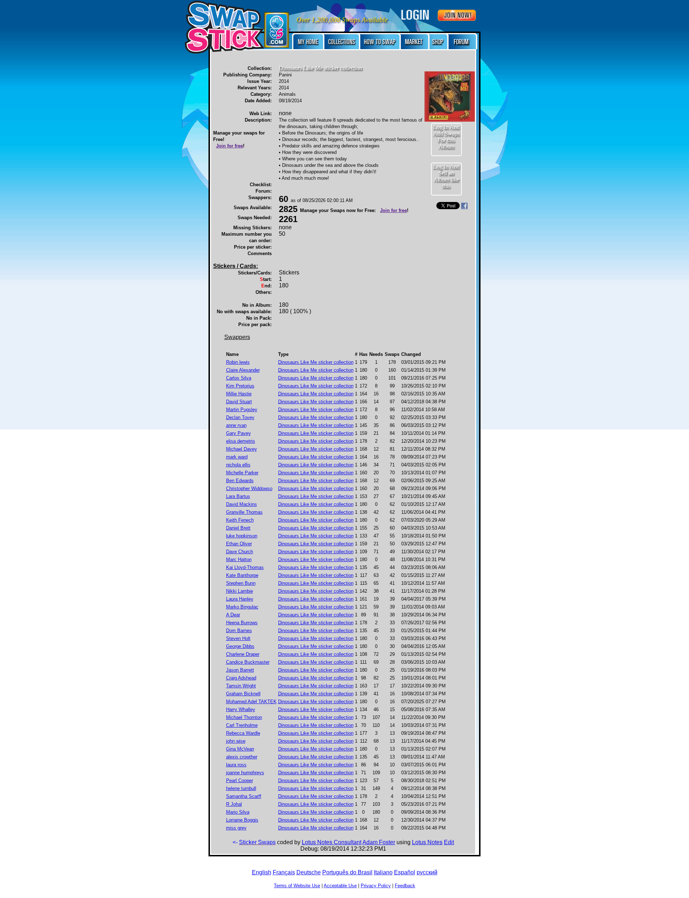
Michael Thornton (244, 717)
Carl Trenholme (242, 725)
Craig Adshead (241, 678)
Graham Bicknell (243, 693)
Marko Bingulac (242, 607)
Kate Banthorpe (242, 575)
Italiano (383, 872)
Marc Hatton (239, 559)
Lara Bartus (238, 496)
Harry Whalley (240, 709)
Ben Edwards (240, 480)
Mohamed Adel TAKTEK (251, 701)
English (261, 872)
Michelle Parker (242, 472)
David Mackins (241, 504)
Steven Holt (238, 638)
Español (404, 872)
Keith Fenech (240, 520)
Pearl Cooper (239, 780)
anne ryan (236, 425)
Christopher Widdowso (249, 488)
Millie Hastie (239, 393)
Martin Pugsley (241, 409)
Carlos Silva (238, 378)
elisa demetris (240, 441)
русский (427, 872)
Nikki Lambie (239, 591)
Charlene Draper (242, 654)
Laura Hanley (239, 599)
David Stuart (239, 401)
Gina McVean (240, 749)
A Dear (233, 614)
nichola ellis (238, 464)
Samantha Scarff (243, 796)
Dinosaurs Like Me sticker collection (315, 362)
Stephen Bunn (241, 583)
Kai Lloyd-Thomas (245, 567)
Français (284, 872)
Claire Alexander (243, 370)
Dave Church (239, 551)
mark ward (237, 457)
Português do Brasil (347, 872)
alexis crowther (241, 757)
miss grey (236, 828)
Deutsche (308, 872)
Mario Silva (237, 812)
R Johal (234, 804)
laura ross (236, 764)
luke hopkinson (241, 536)
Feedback (405, 885)
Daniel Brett (238, 528)
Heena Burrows (242, 622)
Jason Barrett (240, 670)
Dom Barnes (239, 630)
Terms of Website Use (297, 885)
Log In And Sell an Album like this (446, 176)
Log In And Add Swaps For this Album (446, 137)
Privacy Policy (376, 885)
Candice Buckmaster (247, 662)
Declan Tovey (240, 417)
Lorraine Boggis (242, 820)
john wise (235, 741)
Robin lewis (238, 362)
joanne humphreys (245, 772)
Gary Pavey (238, 433)
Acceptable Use (340, 885)
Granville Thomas (244, 512)
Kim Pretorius (240, 386)
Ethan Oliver (239, 543)
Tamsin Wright (241, 685)
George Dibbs (240, 646)
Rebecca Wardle (243, 733)
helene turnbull (241, 788)
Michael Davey (241, 449)
